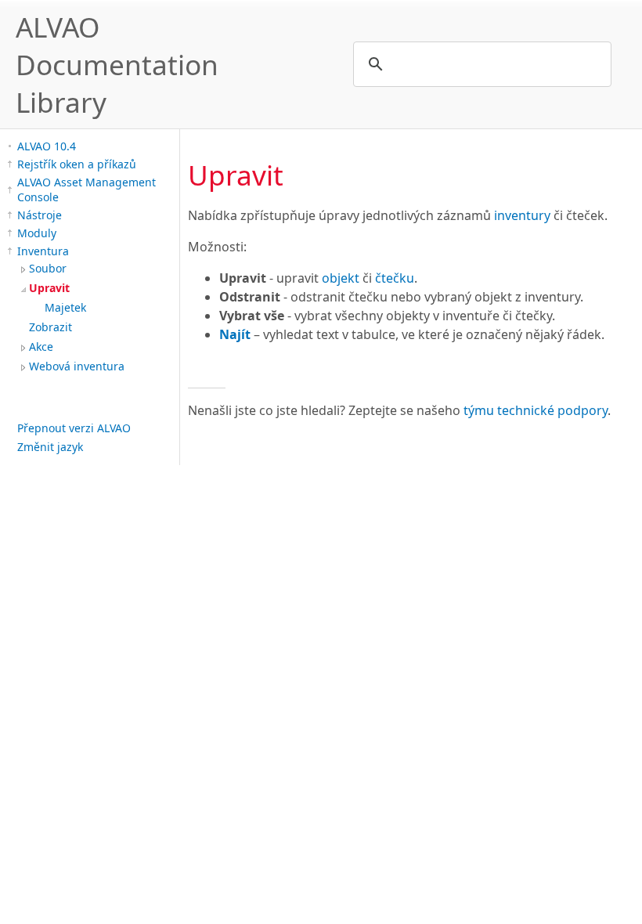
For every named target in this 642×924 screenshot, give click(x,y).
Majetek (65, 307)
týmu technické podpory (535, 410)
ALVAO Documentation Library (117, 64)
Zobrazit (50, 326)
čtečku (394, 278)
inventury (522, 215)
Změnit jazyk (50, 446)
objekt (340, 278)
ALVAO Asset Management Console (86, 189)
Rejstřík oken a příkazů (76, 164)
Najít (235, 334)
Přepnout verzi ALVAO (74, 427)
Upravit (49, 287)
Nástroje (39, 215)
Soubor (48, 268)
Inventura (43, 251)
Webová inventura (76, 366)
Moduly (36, 233)
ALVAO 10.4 (46, 146)
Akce (41, 346)
